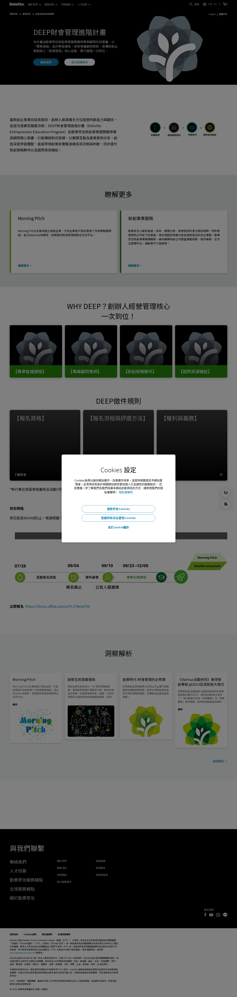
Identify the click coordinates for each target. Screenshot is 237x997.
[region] (118, 498)
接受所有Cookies (118, 509)
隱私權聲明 (126, 492)
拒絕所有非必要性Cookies (118, 518)
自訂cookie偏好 (118, 527)
